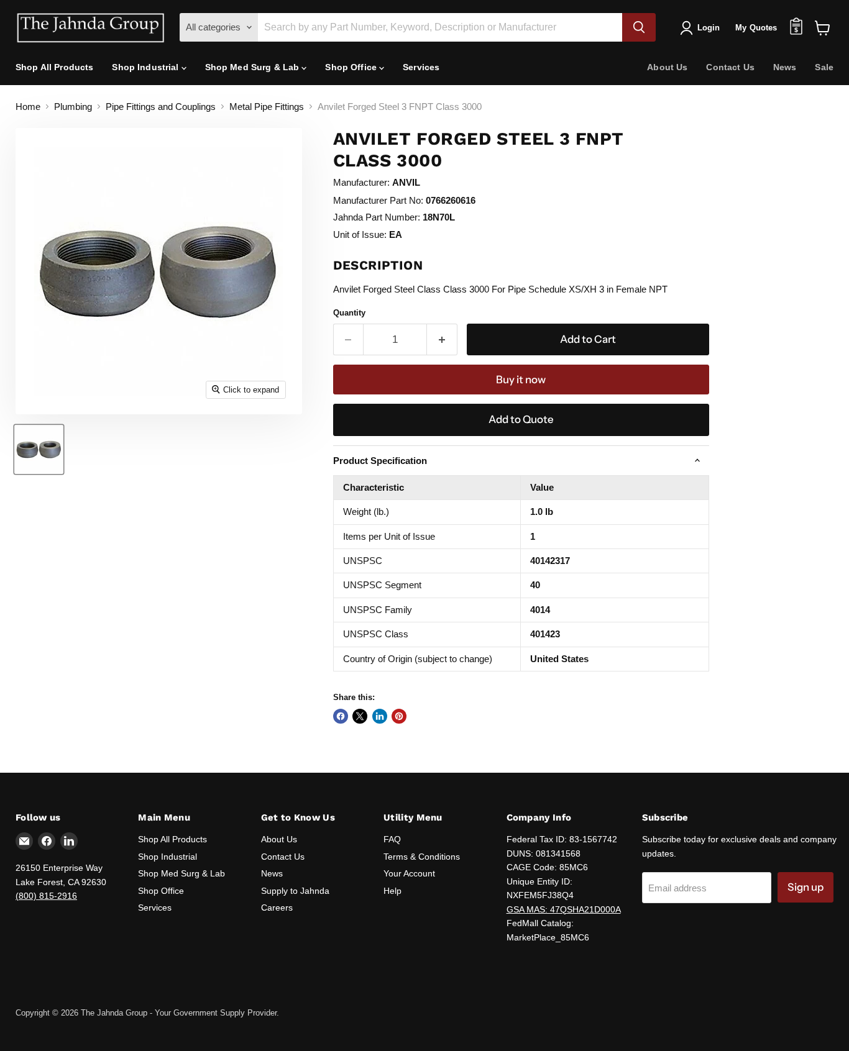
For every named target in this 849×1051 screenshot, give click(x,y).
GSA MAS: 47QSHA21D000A (564, 909)
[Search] (639, 27)
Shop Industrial (146, 67)
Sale (824, 67)
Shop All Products (54, 67)
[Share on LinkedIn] (379, 716)
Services (421, 67)
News (785, 67)
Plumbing (73, 106)
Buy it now (521, 379)
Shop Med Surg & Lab (253, 67)
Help (392, 891)
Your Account (409, 873)
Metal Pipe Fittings (266, 106)
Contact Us (730, 67)
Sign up (805, 887)
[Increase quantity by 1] (442, 339)
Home (28, 106)
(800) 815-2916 (46, 896)
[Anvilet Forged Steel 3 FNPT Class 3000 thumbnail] (38, 449)
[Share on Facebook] (340, 716)
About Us (667, 67)
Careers (277, 907)
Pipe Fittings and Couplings (161, 106)
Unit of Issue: (360, 234)
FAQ (392, 839)
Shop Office (352, 67)
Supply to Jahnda (295, 891)
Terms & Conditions (421, 857)
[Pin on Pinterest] (399, 716)
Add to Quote (521, 419)
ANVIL (406, 182)
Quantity (349, 312)
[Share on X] (359, 716)
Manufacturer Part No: (378, 200)
